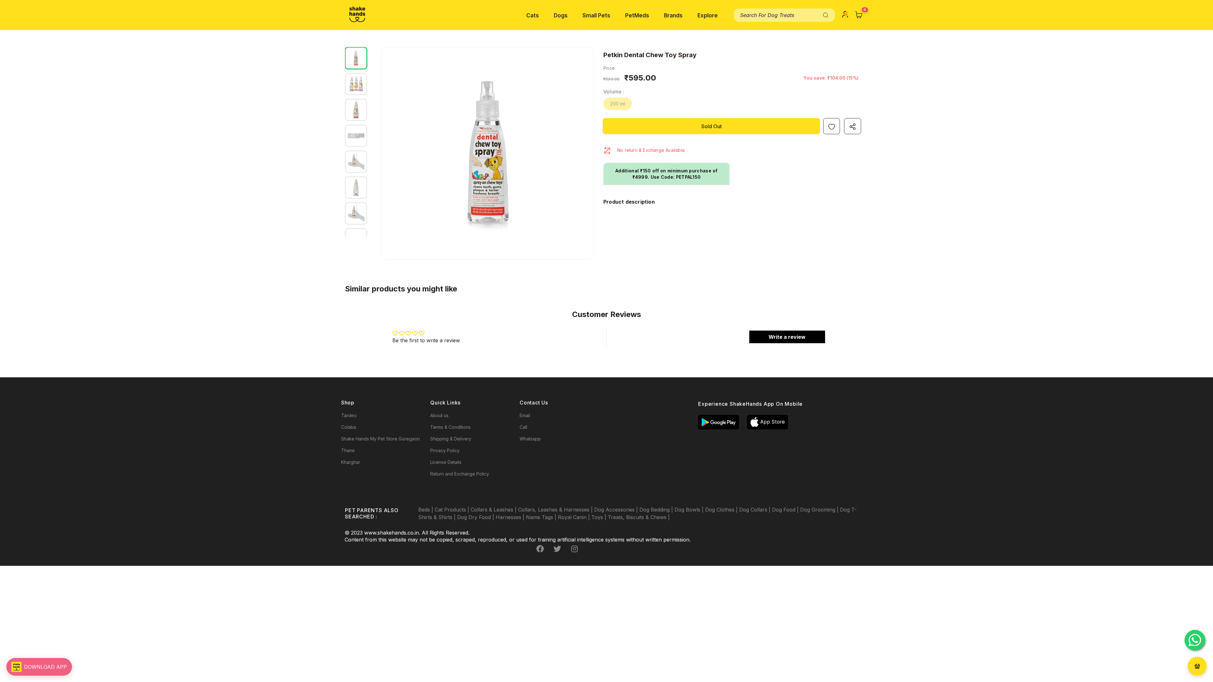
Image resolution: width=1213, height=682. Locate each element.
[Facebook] (540, 549)
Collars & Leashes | (494, 509)
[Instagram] (574, 549)
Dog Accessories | (616, 509)
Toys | (599, 517)
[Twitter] (557, 549)
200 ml (617, 103)
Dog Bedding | (656, 509)
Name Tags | (542, 517)
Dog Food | (786, 509)
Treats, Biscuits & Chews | (639, 517)
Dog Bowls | (689, 509)
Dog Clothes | (722, 509)
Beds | (426, 509)
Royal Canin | (574, 517)
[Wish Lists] (831, 126)
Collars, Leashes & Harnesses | (556, 509)
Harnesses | (511, 517)
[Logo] (357, 14)
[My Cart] (859, 15)
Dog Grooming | (820, 509)
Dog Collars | (755, 509)
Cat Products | (453, 509)
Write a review (787, 337)
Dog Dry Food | (476, 517)
